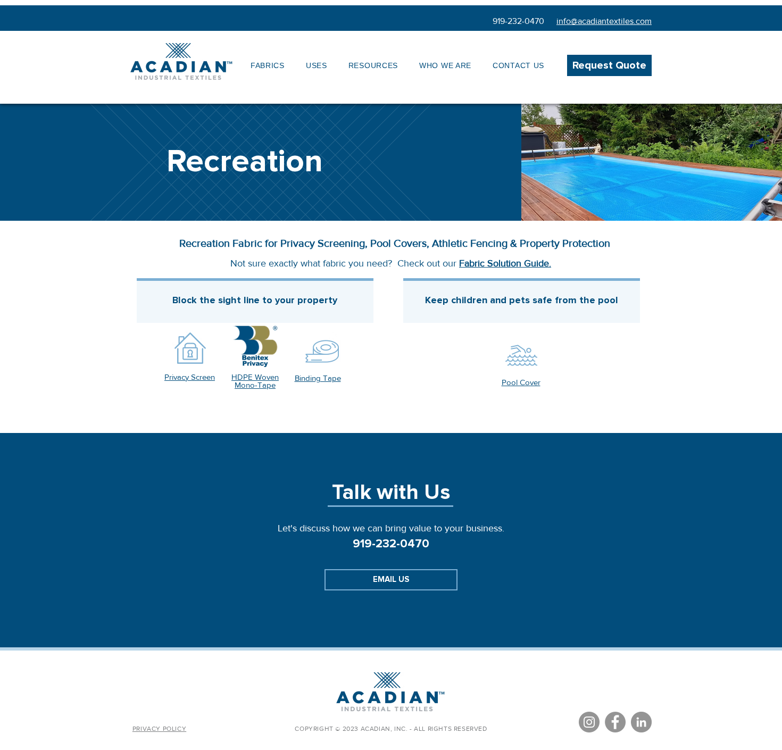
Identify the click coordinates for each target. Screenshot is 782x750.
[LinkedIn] (641, 722)
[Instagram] (589, 722)
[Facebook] (615, 722)
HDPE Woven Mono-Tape (255, 380)
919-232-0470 (518, 21)
